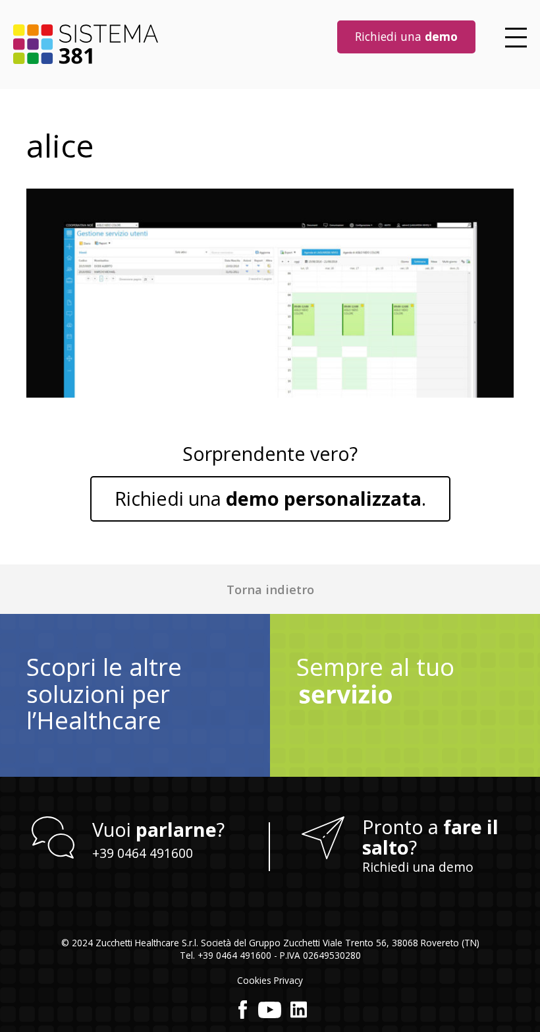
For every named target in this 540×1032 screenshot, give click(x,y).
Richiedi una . (270, 498)
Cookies (254, 980)
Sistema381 (85, 44)
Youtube (269, 1009)
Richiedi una (406, 36)
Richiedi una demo (417, 867)
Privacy (288, 980)
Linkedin (298, 1009)
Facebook (243, 1009)
